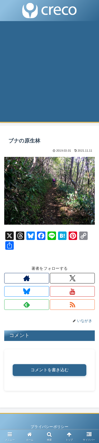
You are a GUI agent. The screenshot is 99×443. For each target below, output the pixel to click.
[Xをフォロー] (72, 278)
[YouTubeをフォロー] (72, 291)
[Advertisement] (49, 73)
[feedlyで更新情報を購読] (26, 304)
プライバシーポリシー (49, 427)
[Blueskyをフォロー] (26, 291)
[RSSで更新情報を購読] (72, 304)
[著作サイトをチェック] (26, 278)
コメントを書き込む (50, 370)
